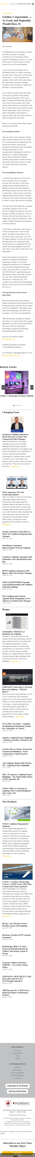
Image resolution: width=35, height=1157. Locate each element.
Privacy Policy (17, 1070)
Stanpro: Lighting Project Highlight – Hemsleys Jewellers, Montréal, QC (17, 739)
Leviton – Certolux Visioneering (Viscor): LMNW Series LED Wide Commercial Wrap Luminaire (17, 884)
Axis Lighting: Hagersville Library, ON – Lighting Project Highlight (17, 764)
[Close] (33, 1141)
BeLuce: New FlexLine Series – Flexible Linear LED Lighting (15, 924)
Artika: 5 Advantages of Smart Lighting (16, 395)
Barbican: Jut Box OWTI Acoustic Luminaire (16, 936)
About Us (17, 1050)
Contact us (17, 1078)
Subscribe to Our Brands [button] (17, 1086)
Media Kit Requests (17, 1075)
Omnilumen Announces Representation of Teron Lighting (16, 546)
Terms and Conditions (17, 1073)
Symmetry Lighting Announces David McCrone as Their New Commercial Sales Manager (15, 436)
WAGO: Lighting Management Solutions (15, 825)
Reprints (17, 1067)
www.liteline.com (8, 339)
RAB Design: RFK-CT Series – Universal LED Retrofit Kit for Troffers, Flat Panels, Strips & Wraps (15, 950)
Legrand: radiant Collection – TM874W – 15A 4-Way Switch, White (15, 964)
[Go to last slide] (3, 387)
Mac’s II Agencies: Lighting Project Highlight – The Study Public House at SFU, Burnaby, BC (17, 776)
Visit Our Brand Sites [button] (17, 1091)
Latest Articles (7, 13)
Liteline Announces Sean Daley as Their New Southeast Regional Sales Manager (17, 534)
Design (5, 609)
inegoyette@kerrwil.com (12, 355)
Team (17, 1056)
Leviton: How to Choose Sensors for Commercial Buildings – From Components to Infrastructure (17, 751)
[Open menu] (33, 3)
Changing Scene (10, 412)
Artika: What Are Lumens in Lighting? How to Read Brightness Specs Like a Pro (16, 790)
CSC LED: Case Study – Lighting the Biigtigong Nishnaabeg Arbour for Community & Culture (16, 726)
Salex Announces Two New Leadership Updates (13, 493)
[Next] (31, 387)
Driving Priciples (17, 1053)
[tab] (13, 405)
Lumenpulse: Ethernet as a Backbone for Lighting (13, 632)
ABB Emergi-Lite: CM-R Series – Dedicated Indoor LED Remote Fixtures (16, 992)
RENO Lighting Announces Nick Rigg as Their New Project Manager (17, 572)
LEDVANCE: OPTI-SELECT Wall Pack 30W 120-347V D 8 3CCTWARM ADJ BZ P (16, 978)
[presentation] (17, 382)
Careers (17, 1058)
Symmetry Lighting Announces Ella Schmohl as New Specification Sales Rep (17, 559)
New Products (9, 801)
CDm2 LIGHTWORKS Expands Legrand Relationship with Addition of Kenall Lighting (17, 584)
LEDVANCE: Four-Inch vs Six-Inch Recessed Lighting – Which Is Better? (17, 689)
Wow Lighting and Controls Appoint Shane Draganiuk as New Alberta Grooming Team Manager (16, 598)
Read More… (15, 466)
